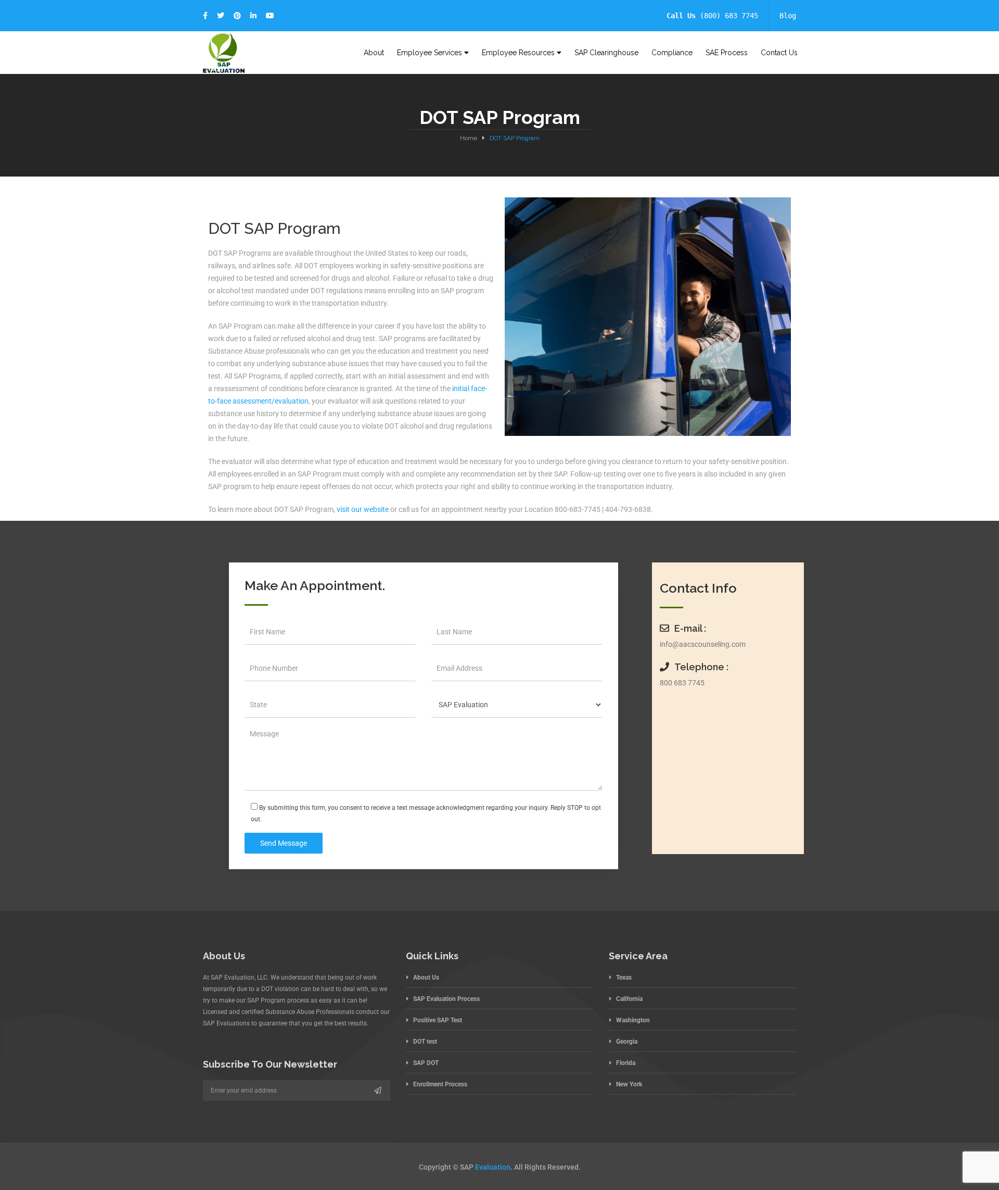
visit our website (363, 509)
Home (468, 138)
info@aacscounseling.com (703, 644)
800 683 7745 (682, 683)
